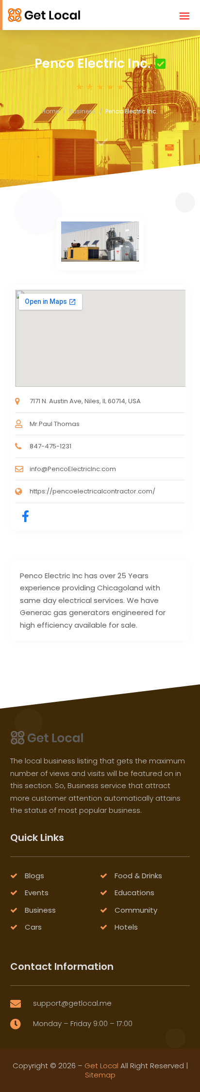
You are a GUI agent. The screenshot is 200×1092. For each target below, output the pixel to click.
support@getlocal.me (72, 1003)
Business (82, 111)
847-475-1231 (50, 446)
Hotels (126, 927)
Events (37, 892)
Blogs (34, 875)
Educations (134, 892)
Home (50, 111)
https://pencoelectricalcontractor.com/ (92, 491)
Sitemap (100, 1075)
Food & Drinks (138, 875)
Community (136, 910)
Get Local (101, 1065)
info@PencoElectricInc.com (73, 469)
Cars (33, 927)
